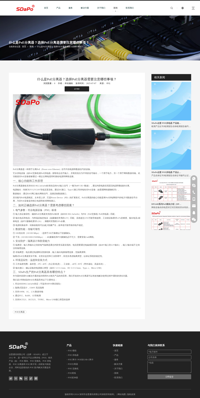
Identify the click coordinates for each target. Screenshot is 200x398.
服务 (71, 8)
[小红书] (26, 378)
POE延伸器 (73, 377)
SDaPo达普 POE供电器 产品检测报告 (166, 119)
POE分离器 (20, 312)
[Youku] (16, 378)
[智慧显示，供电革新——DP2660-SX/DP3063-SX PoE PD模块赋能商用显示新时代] (171, 229)
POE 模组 (72, 351)
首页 (46, 8)
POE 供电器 (73, 355)
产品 (58, 8)
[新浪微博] (11, 378)
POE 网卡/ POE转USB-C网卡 (80, 360)
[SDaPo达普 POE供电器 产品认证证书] (171, 165)
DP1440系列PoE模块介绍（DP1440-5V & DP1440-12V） (166, 200)
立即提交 (169, 377)
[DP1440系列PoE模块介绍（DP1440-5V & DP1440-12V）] (171, 197)
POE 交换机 (73, 368)
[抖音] (31, 378)
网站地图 (122, 394)
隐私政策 (131, 394)
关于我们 (101, 8)
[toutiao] (36, 378)
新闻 (115, 8)
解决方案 (85, 8)
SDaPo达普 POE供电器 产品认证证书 (166, 168)
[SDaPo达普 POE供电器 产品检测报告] (171, 116)
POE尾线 (72, 373)
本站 (108, 83)
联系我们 (130, 8)
